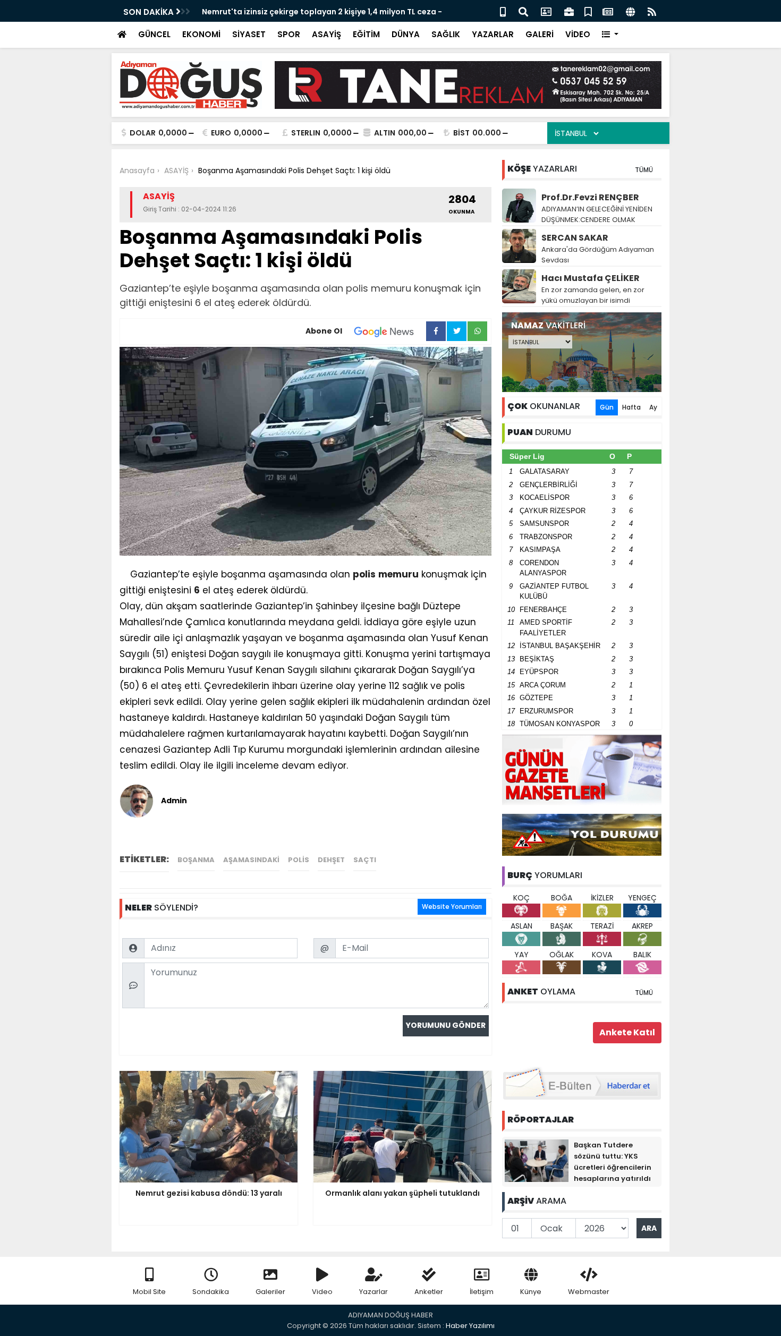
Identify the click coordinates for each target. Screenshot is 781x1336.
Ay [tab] (653, 407)
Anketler (428, 1292)
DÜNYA (406, 34)
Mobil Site (149, 1292)
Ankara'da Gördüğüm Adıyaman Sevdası (597, 254)
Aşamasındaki (251, 860)
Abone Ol (323, 331)
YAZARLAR (493, 34)
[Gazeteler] (607, 11)
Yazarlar (373, 1292)
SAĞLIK (445, 34)
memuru (398, 574)
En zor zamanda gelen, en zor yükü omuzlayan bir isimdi (592, 295)
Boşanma (196, 860)
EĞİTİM (366, 34)
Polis (298, 860)
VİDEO (577, 34)
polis (364, 574)
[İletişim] (546, 11)
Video (322, 1292)
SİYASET (249, 34)
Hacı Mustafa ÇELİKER (590, 278)
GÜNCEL (154, 34)
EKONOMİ (201, 34)
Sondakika (210, 1292)
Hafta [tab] (631, 407)
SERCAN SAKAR (574, 238)
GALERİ (539, 34)
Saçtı (364, 860)
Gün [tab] (607, 407)
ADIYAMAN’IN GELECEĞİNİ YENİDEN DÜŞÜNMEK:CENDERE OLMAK (596, 214)
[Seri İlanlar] (588, 11)
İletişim (482, 1292)
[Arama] (523, 11)
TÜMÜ (644, 169)
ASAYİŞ (326, 34)
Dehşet (331, 860)
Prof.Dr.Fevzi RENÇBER (590, 197)
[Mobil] (503, 11)
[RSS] (651, 11)
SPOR (288, 34)
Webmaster (588, 1292)
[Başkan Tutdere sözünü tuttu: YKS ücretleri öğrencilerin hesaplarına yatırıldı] (536, 1160)
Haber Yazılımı (470, 1326)
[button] (610, 34)
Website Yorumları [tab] (452, 906)
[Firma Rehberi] (569, 11)
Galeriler (270, 1292)
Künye (530, 1292)
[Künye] (630, 11)
